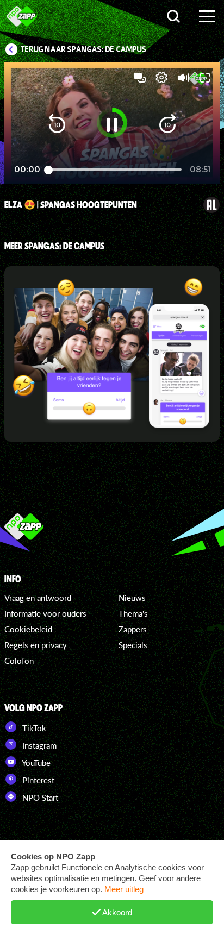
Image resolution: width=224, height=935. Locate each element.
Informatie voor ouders (45, 613)
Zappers (133, 629)
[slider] (115, 170)
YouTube (35, 763)
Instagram (38, 745)
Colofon (19, 661)
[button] (57, 125)
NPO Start (39, 797)
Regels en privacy (35, 645)
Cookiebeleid (28, 629)
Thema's (133, 613)
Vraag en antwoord (37, 598)
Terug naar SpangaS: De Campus (83, 49)
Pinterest (37, 780)
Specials (133, 645)
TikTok (33, 728)
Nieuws (132, 598)
